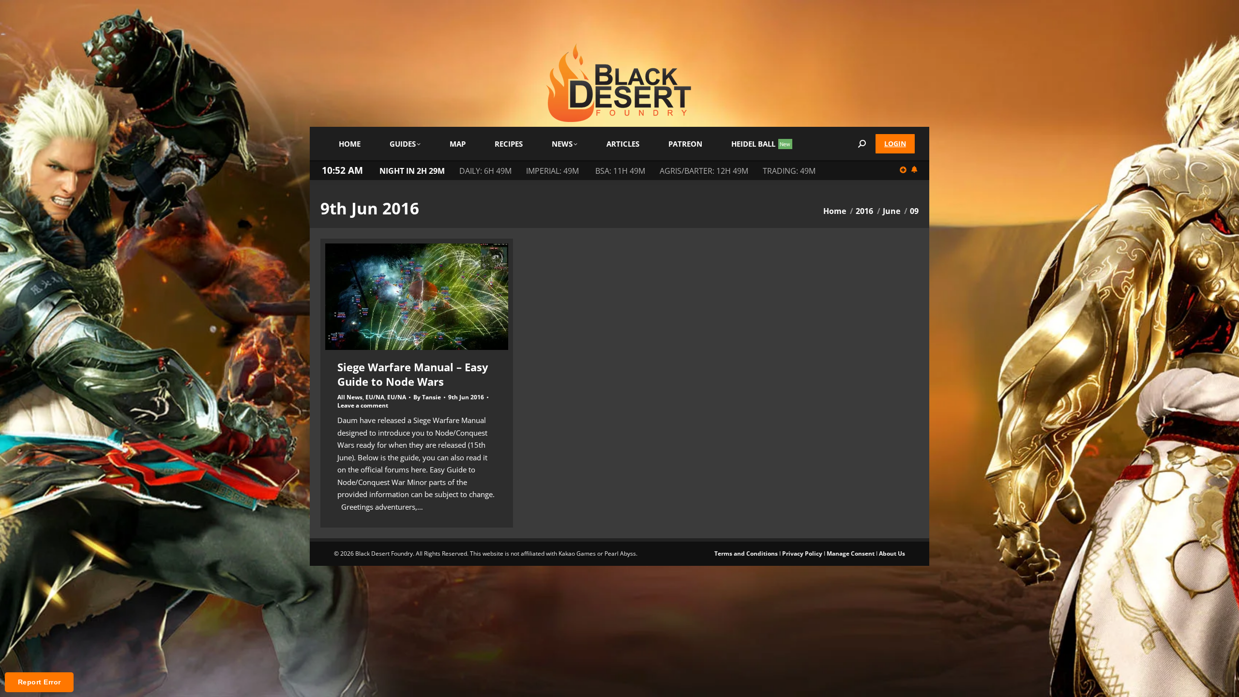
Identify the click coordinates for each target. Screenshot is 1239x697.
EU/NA (374, 397)
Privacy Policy (802, 553)
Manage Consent (851, 553)
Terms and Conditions (746, 553)
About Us (892, 553)
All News (350, 397)
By (427, 397)
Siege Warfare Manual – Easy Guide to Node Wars (412, 374)
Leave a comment (362, 405)
